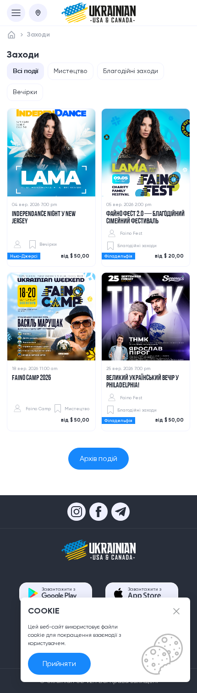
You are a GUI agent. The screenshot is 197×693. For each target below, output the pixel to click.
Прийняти (59, 663)
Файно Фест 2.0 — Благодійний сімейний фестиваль (145, 218)
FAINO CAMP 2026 (31, 378)
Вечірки (25, 91)
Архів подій (98, 458)
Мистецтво (71, 70)
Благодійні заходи (130, 70)
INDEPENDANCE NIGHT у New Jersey (44, 218)
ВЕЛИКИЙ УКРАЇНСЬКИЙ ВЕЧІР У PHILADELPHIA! (142, 382)
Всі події (25, 70)
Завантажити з (58, 589)
